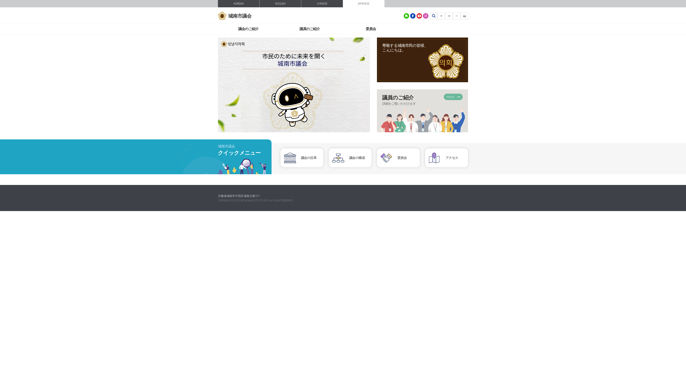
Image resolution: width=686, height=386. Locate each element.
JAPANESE (363, 4)
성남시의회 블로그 (406, 16)
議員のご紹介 (310, 28)
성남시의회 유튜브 (419, 16)
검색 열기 (434, 16)
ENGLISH (280, 4)
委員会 (371, 28)
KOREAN (239, 4)
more (450, 97)
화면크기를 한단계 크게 (441, 16)
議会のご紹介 (248, 28)
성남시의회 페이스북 (413, 16)
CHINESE (322, 4)
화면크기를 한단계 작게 (456, 16)
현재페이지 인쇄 (464, 16)
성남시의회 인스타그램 (425, 16)
